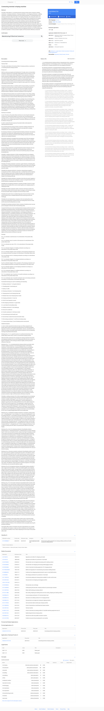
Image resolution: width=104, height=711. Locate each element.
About (36, 709)
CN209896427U (5, 595)
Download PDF (53, 16)
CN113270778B (5, 618)
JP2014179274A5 (5, 582)
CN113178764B (5, 602)
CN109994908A (5, 567)
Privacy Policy (63, 709)
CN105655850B (5, 564)
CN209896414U (5, 597)
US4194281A (5, 557)
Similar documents (65, 51)
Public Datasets (50, 709)
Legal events (58, 51)
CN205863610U (5, 600)
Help (68, 709)
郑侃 (57, 21)
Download (66, 660)
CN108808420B (5, 572)
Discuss (67, 54)
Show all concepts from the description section (12, 700)
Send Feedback (42, 709)
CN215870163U (5, 607)
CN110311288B (5, 592)
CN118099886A (5, 540)
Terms (57, 709)
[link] (4, 665)
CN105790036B (5, 562)
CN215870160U (5, 613)
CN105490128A (5, 579)
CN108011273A (5, 610)
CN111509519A (5, 577)
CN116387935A (5, 590)
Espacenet (57, 54)
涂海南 (59, 21)
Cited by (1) (53, 51)
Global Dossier (62, 54)
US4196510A (5, 559)
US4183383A (5, 574)
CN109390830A (5, 585)
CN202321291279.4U (6, 631)
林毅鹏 (53, 21)
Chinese (57, 20)
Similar (69, 16)
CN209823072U (5, 615)
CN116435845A (5, 587)
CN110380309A (5, 605)
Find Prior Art (62, 16)
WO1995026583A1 (6, 569)
